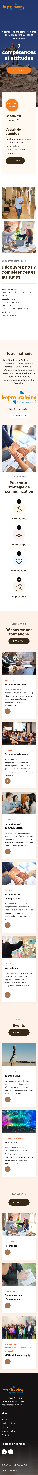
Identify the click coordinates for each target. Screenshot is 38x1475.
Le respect (6, 305)
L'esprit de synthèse (10, 302)
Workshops (11, 968)
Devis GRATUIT (19, 70)
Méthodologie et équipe (18, 1355)
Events (5, 1427)
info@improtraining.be (12, 1405)
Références (11, 1245)
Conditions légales (9, 1470)
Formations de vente (16, 684)
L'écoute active (8, 299)
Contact (15, 161)
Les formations (8, 1423)
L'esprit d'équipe (9, 315)
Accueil (5, 1419)
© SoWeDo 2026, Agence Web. (15, 1465)
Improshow (11, 1142)
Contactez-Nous (19, 415)
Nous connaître (8, 1431)
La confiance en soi (10, 289)
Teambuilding (12, 1075)
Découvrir (19, 641)
